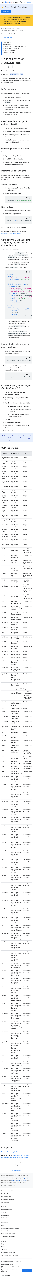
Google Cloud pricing (6, 1196)
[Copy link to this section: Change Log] (14, 1148)
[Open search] (21, 2)
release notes (18, 21)
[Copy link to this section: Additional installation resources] (28, 228)
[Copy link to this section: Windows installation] (19, 184)
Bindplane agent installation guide (11, 233)
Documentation (10, 28)
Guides (21, 30)
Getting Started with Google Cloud (10, 1228)
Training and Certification (8, 1236)
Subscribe (27, 1270)
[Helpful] (11, 34)
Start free (6, 11)
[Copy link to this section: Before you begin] (19, 89)
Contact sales (5, 1202)
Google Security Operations (16, 7)
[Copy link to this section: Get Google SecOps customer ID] (5, 152)
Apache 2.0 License (26, 1178)
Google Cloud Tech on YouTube (9, 1255)
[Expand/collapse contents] (11, 42)
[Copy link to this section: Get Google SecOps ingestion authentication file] (19, 124)
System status (5, 1218)
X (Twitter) (4, 1249)
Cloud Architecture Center (8, 1233)
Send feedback (7, 37)
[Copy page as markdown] (8, 66)
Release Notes (5, 1215)
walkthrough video (9, 23)
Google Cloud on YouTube (8, 1252)
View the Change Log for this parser (12, 1152)
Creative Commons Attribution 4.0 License (21, 1177)
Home (2, 28)
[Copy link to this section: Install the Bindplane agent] (27, 171)
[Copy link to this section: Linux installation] (15, 207)
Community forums (6, 1209)
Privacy (12, 1261)
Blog (2, 1244)
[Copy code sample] (29, 197)
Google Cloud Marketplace (8, 1199)
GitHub (3, 1225)
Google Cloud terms (7, 1264)
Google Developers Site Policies (18, 1180)
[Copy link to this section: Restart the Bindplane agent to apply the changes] (19, 347)
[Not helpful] (14, 34)
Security (18, 28)
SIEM (21, 74)
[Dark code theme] (27, 197)
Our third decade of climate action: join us (13, 1267)
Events (3, 1246)
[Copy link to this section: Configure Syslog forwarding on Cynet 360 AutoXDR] (21, 388)
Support (3, 1212)
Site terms (18, 1261)
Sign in (29, 2)
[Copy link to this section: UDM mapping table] (21, 448)
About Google (5, 1261)
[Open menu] (2, 2)
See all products (5, 1194)
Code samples (5, 1231)
